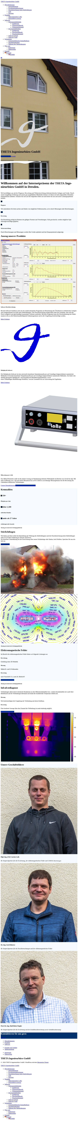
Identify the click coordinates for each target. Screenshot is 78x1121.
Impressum (8, 1052)
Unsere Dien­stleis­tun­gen (8, 485)
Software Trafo (12, 37)
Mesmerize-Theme (43, 1062)
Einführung (15, 23)
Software (7, 20)
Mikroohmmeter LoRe (15, 17)
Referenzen (11, 47)
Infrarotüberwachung (14, 18)
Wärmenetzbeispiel (18, 27)
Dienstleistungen (10, 5)
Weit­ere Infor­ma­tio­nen (7, 711)
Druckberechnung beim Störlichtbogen (20, 10)
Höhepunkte (12, 49)
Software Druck (13, 35)
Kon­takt (3, 1038)
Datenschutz (8, 1054)
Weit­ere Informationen (7, 680)
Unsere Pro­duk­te (30, 485)
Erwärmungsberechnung (15, 8)
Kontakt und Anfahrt (11, 1047)
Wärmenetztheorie (17, 25)
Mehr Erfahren (5, 240)
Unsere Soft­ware (20, 485)
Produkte (7, 15)
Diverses (11, 13)
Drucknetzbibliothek (14, 29)
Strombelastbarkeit (14, 42)
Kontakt (7, 51)
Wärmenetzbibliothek (14, 22)
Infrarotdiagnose (13, 6)
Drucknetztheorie (17, 32)
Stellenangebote (9, 1049)
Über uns (7, 46)
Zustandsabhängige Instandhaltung (18, 41)
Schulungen (8, 39)
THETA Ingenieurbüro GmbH (10, 1)
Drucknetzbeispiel (17, 34)
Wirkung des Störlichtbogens (17, 44)
